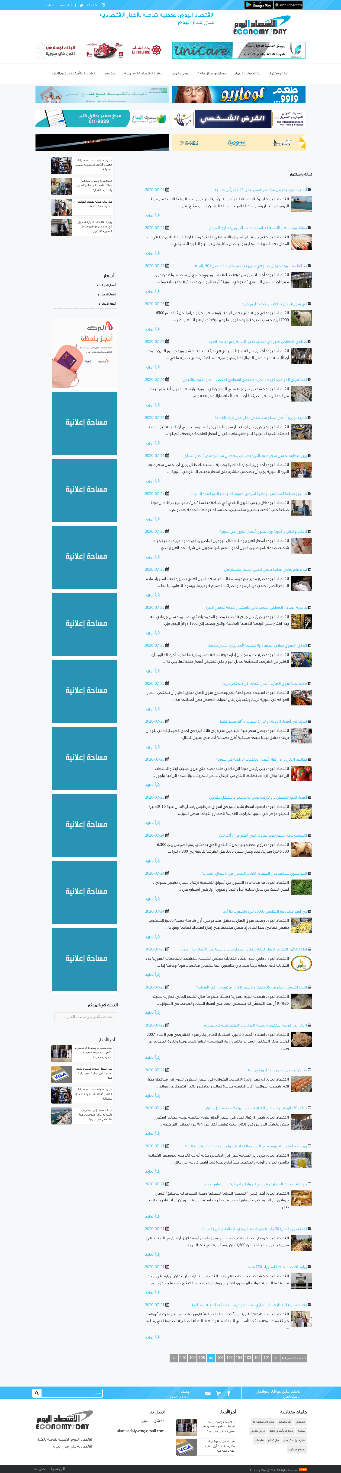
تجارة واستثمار (301, 174)
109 (192, 1358)
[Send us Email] (207, 1393)
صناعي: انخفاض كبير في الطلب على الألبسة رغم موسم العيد (257, 342)
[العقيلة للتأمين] (84, 990)
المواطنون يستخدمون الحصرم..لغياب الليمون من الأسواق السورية (254, 874)
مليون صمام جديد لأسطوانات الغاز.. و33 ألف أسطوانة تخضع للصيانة (93, 165)
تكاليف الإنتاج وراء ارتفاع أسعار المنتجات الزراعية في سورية (261, 760)
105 (229, 1358)
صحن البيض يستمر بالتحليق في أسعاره (275, 1070)
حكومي (300, 1421)
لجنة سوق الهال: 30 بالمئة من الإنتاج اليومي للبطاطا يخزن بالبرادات (254, 1229)
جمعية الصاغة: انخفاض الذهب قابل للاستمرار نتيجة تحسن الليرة (256, 608)
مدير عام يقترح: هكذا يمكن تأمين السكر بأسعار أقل (265, 570)
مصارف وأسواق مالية (281, 1430)
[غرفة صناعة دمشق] (84, 923)
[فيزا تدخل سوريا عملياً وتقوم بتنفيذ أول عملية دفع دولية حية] (186, 1455)
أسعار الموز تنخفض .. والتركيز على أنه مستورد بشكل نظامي (258, 798)
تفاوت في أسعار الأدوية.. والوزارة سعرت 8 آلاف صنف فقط (263, 722)
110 (183, 1358)
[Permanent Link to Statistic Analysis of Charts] (61, 165)
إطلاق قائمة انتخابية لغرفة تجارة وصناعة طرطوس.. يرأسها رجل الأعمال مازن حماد (243, 949)
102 (257, 1358)
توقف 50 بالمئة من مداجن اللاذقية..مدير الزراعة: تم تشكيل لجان (256, 1108)
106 (220, 1358)
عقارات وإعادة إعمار (294, 1440)
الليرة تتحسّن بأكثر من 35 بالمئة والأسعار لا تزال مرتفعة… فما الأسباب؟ (251, 987)
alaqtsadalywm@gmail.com (140, 1431)
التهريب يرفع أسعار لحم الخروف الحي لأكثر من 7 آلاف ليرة (263, 836)
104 (239, 1358)
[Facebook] (228, 1393)
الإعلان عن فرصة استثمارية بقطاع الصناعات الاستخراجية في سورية (255, 1025)
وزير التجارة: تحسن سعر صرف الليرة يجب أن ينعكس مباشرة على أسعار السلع (246, 456)
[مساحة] (84, 856)
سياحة (301, 1430)
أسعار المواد (109, 303)
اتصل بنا (49, 5)
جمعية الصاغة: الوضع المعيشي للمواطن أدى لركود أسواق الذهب (255, 1184)
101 (267, 1358)
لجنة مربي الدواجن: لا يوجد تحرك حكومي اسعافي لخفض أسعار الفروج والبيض (245, 380)
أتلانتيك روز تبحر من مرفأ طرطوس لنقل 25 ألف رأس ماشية (261, 190)
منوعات (259, 1440)
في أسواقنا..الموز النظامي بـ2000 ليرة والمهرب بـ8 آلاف (265, 912)
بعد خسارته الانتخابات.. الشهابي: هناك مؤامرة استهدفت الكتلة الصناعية (249, 1305)
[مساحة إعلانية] (84, 521)
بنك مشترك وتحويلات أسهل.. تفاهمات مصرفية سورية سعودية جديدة (93, 1052)
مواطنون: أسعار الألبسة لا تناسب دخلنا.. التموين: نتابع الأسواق (258, 228)
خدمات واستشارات (263, 1421)
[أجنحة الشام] (84, 454)
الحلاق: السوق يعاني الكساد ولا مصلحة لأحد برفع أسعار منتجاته (256, 646)
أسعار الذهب (108, 294)
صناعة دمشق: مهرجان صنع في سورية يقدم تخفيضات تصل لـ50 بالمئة (251, 266)
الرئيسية (64, 5)
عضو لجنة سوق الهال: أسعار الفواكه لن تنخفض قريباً (264, 684)
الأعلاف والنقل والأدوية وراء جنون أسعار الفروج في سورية (263, 532)
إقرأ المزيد (152, 215)
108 (202, 1358)
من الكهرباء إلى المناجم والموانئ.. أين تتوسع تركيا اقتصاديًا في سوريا (95, 1115)
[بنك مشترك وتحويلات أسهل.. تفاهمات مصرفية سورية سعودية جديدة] (186, 1435)
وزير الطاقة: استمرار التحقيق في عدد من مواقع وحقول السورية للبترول (95, 226)
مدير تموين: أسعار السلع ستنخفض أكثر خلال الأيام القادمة (261, 418)
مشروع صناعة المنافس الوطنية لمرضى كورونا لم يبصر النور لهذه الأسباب (248, 494)
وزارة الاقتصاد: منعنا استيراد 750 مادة (277, 1267)
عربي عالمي (258, 1430)
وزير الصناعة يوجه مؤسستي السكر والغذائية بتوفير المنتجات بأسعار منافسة (246, 1146)
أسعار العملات (108, 285)
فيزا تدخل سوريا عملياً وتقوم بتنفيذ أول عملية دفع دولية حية (94, 1073)
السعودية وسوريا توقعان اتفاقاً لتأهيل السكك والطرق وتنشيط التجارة (94, 185)
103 (248, 1358)
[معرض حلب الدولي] (84, 588)
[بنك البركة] (84, 387)
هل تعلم (273, 1440)
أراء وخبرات (285, 1421)
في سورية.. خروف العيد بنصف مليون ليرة (274, 304)
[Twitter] (218, 1393)
